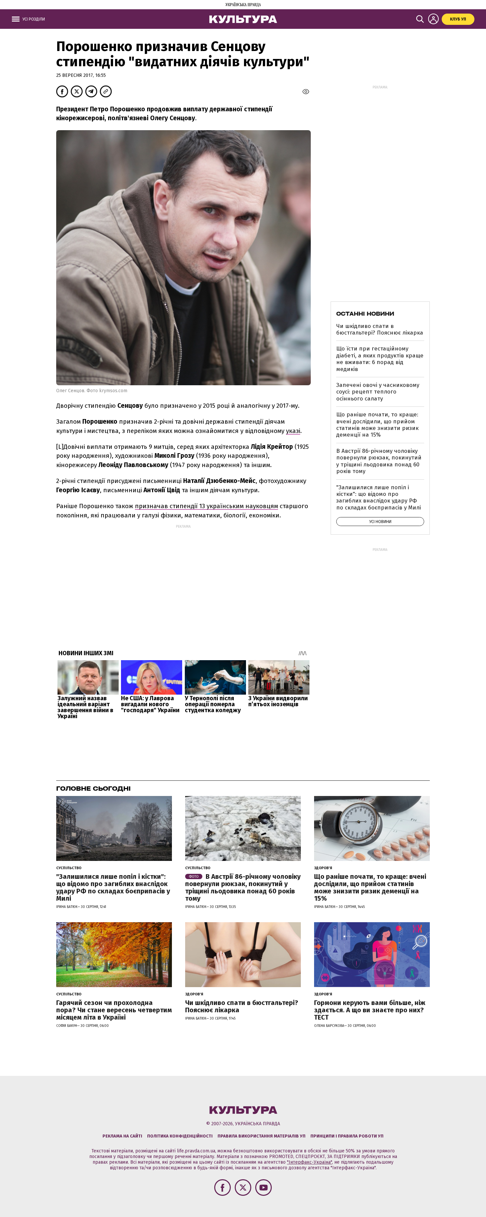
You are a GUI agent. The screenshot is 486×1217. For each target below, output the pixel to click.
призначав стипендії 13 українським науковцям (206, 506)
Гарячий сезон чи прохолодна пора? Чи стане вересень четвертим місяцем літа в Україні (114, 1010)
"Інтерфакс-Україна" (309, 1162)
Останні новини (365, 313)
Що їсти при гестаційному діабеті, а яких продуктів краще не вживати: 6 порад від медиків (380, 358)
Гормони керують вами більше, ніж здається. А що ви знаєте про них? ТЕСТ (369, 1010)
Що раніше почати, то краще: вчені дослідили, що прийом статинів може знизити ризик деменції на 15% (377, 424)
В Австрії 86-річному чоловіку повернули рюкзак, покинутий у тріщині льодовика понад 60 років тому (379, 461)
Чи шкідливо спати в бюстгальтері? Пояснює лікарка (379, 329)
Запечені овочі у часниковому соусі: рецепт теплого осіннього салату (377, 392)
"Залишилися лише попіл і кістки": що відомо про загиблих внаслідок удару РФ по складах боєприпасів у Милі (378, 497)
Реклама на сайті (122, 1136)
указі (293, 431)
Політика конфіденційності (180, 1136)
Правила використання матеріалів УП (261, 1136)
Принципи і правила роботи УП (347, 1136)
